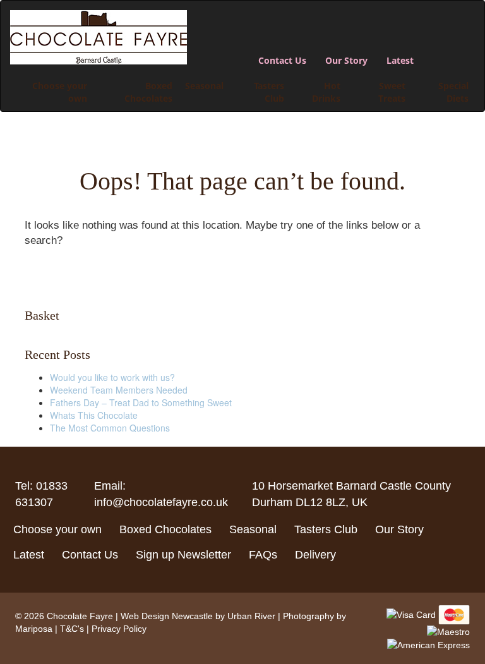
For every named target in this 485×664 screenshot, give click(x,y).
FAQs (263, 554)
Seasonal (204, 86)
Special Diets (453, 92)
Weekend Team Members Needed (119, 389)
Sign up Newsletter (183, 554)
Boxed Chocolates (148, 92)
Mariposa (33, 629)
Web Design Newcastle (167, 616)
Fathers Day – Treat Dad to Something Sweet (141, 402)
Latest (400, 60)
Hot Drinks (326, 92)
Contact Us (282, 60)
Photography (308, 616)
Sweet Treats (391, 92)
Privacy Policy (119, 629)
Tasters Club (269, 92)
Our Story (346, 60)
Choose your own (59, 92)
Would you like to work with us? (112, 377)
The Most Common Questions (110, 427)
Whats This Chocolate (94, 415)
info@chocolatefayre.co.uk (161, 502)
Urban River (251, 616)
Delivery (315, 554)
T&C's (72, 629)
